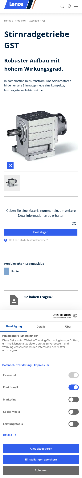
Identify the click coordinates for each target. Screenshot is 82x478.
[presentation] (5, 240)
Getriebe (34, 20)
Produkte (20, 20)
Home (7, 20)
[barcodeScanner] (74, 223)
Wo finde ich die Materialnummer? (28, 240)
